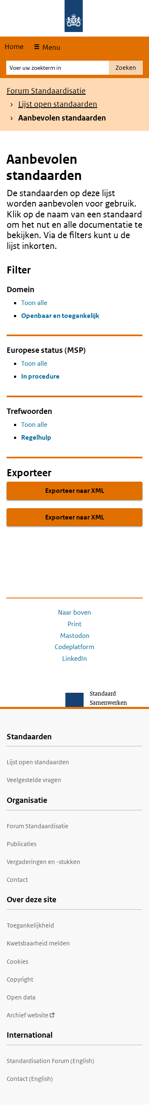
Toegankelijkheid (30, 925)
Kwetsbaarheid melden (38, 943)
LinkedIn (74, 658)
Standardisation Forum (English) (50, 1061)
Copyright (20, 979)
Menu (50, 47)
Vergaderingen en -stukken (43, 862)
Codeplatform (74, 646)
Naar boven (74, 612)
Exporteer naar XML (74, 490)
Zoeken (125, 67)
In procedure (40, 376)
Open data (21, 997)
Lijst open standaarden (57, 104)
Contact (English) (30, 1079)
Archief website (27, 1015)
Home (14, 46)
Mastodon (74, 635)
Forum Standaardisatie (46, 91)
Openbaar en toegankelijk (60, 315)
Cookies (17, 961)
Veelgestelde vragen (34, 780)
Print (74, 624)
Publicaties (21, 844)
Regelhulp (36, 437)
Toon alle (34, 302)
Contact (17, 880)
